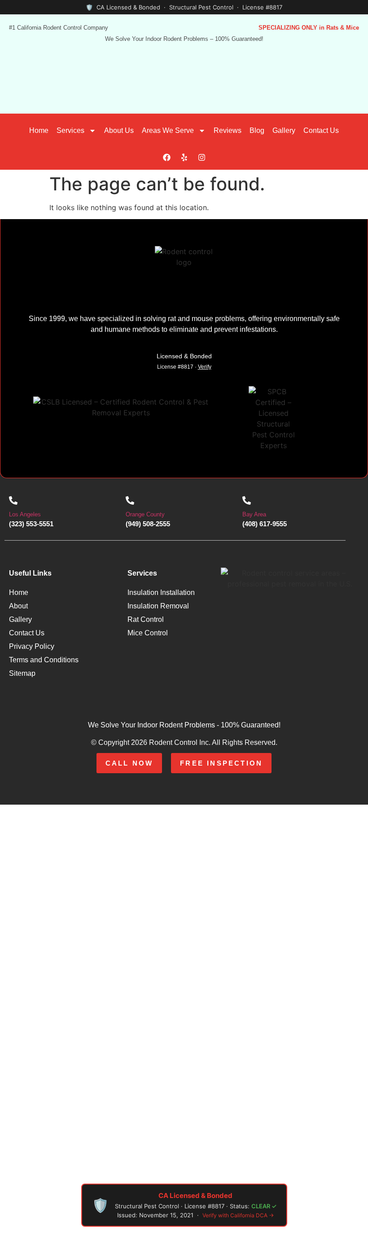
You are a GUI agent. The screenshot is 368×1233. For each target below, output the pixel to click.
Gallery (283, 130)
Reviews (227, 130)
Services (70, 130)
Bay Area (254, 514)
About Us (119, 130)
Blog (257, 130)
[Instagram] (201, 157)
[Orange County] (130, 500)
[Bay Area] (246, 500)
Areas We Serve (168, 130)
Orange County (145, 514)
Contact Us (321, 130)
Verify (204, 367)
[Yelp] (184, 157)
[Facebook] (166, 157)
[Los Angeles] (13, 500)
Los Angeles (25, 514)
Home (38, 130)
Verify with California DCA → (238, 1215)
